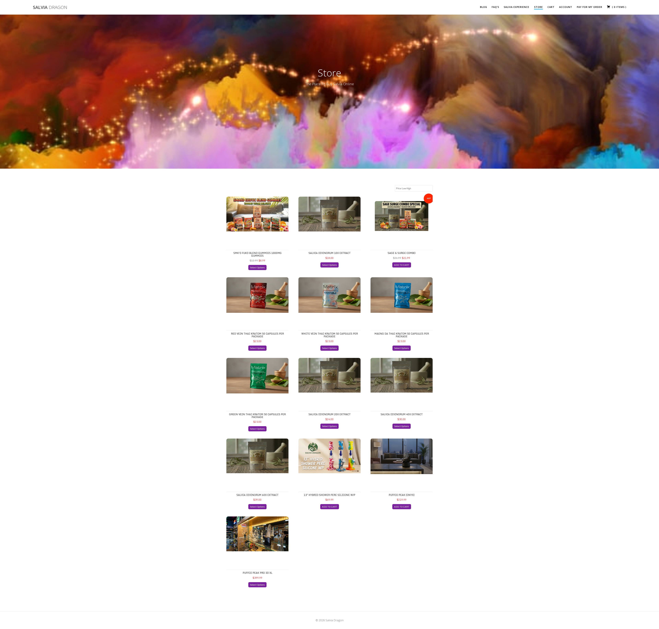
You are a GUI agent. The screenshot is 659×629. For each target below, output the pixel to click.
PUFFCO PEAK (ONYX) (401, 495)
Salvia (50, 7)
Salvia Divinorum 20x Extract (330, 414)
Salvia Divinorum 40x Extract (402, 414)
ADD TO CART (401, 265)
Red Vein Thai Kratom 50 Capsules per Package (257, 335)
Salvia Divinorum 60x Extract (257, 495)
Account (565, 7)
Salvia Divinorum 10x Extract (330, 253)
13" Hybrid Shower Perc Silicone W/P (329, 495)
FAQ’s (495, 7)
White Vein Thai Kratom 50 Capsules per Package (329, 335)
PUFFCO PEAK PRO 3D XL (257, 573)
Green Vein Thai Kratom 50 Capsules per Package (257, 415)
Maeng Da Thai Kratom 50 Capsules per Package (401, 335)
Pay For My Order (589, 7)
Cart (550, 7)
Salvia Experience (516, 7)
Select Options (257, 267)
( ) (618, 7)
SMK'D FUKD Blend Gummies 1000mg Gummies (257, 254)
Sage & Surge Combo (401, 253)
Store (538, 7)
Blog (483, 7)
